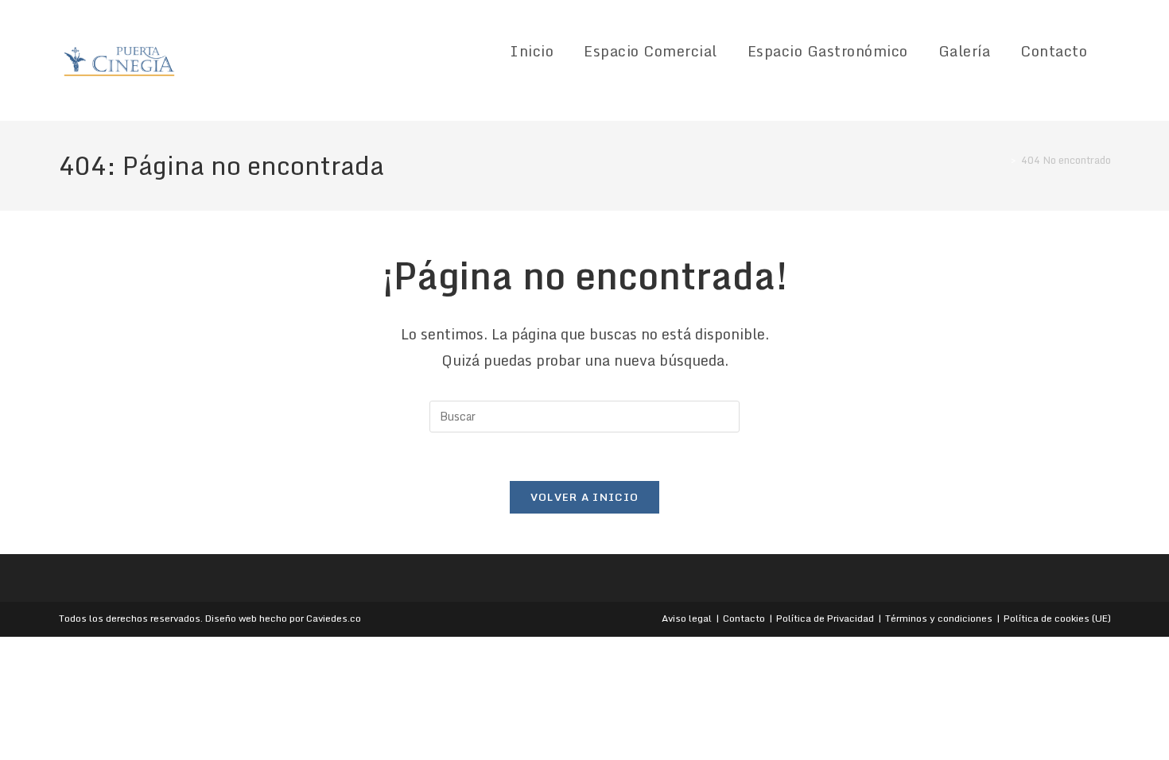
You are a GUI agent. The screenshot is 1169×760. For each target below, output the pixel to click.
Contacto (744, 618)
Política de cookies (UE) (1057, 618)
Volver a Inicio (584, 497)
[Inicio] (1002, 160)
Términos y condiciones (938, 618)
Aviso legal (687, 618)
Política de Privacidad (825, 618)
